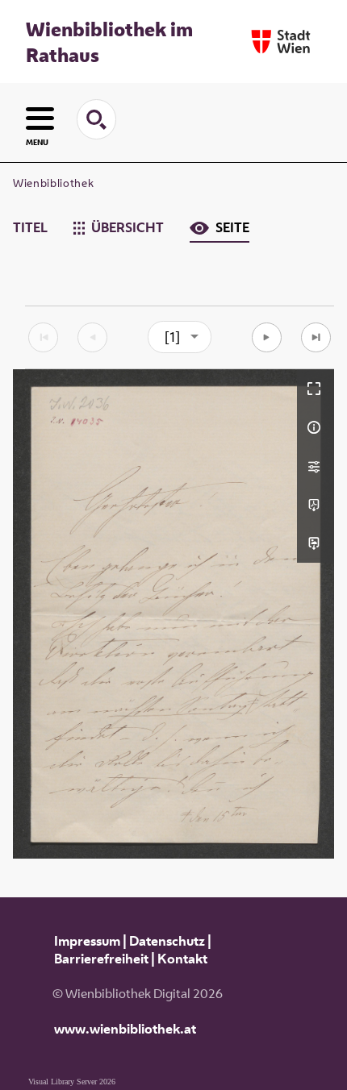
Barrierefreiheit (101, 958)
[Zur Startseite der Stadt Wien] (281, 41)
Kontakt (182, 958)
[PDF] (315, 504)
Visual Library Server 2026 (71, 1081)
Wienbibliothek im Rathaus (109, 42)
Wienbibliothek (53, 183)
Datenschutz (167, 941)
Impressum (87, 941)
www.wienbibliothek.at (125, 1029)
